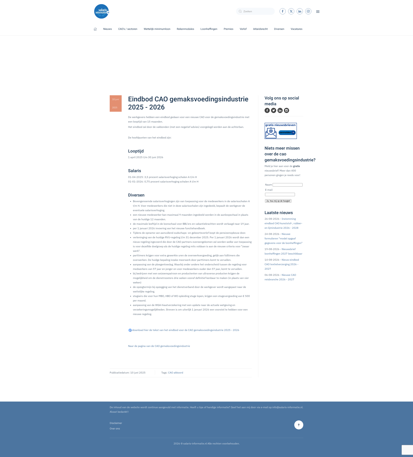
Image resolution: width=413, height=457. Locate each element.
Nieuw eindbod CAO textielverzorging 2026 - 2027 (282, 264)
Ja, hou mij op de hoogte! (278, 201)
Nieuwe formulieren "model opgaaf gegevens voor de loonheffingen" (283, 238)
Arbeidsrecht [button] (260, 29)
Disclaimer (116, 423)
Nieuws (107, 29)
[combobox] (255, 11)
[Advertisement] (206, 59)
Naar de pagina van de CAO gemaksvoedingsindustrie (159, 346)
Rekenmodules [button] (185, 29)
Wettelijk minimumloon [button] (157, 29)
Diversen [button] (279, 29)
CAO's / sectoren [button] (127, 29)
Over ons (115, 429)
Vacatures (296, 29)
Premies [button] (228, 29)
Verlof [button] (243, 29)
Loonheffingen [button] (209, 29)
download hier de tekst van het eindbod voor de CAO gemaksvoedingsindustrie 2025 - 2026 (185, 330)
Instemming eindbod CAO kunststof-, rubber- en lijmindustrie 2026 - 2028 (283, 223)
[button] (317, 11)
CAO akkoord (175, 372)
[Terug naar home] (102, 11)
